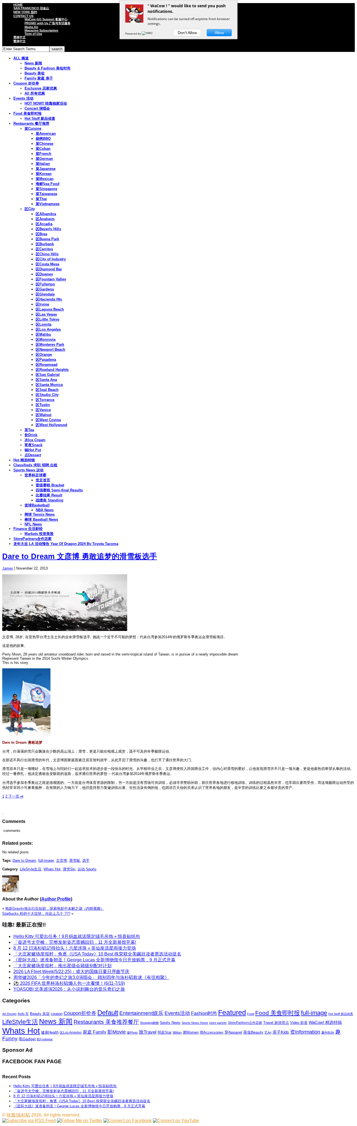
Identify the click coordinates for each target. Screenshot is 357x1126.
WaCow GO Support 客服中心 (46, 19)
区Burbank (45, 244)
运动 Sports (87, 869)
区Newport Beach (50, 349)
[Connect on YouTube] (176, 1120)
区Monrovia (46, 339)
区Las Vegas (46, 314)
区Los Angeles (48, 329)
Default (107, 1012)
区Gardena (45, 289)
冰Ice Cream (35, 440)
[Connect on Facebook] (127, 1120)
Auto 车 (23, 1014)
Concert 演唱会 (37, 108)
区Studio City (47, 395)
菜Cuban (43, 149)
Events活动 (177, 1013)
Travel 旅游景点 (276, 1023)
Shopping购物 (149, 1022)
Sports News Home (195, 1022)
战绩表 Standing (49, 500)
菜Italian (43, 164)
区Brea (41, 234)
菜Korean (44, 174)
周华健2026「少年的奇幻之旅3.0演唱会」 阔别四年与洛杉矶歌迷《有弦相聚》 (91, 977)
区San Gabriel (48, 375)
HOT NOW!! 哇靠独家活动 (46, 103)
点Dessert (33, 455)
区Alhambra (46, 214)
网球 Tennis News (40, 514)
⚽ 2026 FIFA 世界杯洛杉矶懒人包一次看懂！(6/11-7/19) (69, 983)
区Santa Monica (49, 385)
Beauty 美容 (40, 1014)
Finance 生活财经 (28, 529)
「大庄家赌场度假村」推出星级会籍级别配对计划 (62, 965)
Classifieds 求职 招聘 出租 (35, 465)
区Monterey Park (50, 344)
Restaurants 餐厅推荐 (31, 123)
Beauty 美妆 (35, 73)
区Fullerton (45, 284)
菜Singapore (46, 189)
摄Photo (132, 1032)
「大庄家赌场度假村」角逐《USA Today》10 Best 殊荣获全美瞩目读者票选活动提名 (97, 954)
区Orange (44, 354)
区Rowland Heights (52, 370)
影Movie (116, 1032)
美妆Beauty (253, 1032)
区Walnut (43, 415)
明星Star (165, 1032)
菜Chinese (44, 143)
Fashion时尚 (204, 1013)
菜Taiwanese (46, 194)
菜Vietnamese (47, 204)
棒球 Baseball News (41, 519)
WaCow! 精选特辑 (325, 1022)
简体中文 (19, 37)
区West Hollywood (51, 425)
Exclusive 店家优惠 (41, 88)
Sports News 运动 (28, 470)
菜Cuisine (33, 128)
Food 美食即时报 (27, 113)
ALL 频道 (21, 58)
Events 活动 (23, 98)
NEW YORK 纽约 (25, 12)
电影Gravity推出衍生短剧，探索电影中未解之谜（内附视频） (54, 908)
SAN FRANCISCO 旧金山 (31, 8)
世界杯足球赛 (35, 475)
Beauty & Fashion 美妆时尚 (48, 68)
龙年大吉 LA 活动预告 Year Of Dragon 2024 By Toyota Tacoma (65, 544)
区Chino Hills (47, 254)
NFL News (33, 524)
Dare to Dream (24, 860)
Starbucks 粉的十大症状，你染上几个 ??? (36, 913)
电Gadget (27, 1039)
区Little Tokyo (47, 319)
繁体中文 (19, 41)
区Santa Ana (46, 380)
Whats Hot (52, 869)
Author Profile (56, 899)
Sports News (170, 1023)
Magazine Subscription (41, 30)
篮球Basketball (37, 505)
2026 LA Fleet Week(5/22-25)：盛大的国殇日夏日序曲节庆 (71, 971)
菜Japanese (46, 169)
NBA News (45, 510)
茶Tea (29, 430)
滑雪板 (74, 860)
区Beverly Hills (48, 229)
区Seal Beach (47, 390)
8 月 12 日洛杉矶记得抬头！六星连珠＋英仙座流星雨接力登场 (74, 948)
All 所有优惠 (35, 93)
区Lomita (43, 324)
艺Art (267, 1032)
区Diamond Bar (49, 269)
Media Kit (31, 27)
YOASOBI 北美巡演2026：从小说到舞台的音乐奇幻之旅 (69, 989)
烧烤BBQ (43, 138)
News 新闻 (33, 63)
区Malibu (43, 334)
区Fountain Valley (51, 279)
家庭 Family (94, 1031)
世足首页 (43, 480)
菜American (46, 133)
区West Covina (48, 420)
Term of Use (33, 33)
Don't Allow (187, 32)
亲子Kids (280, 1032)
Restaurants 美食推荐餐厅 (106, 1022)
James (7, 568)
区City (30, 209)
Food (250, 1013)
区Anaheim (45, 219)
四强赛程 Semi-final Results (59, 490)
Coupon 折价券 (26, 83)
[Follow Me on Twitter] (79, 1120)
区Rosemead (46, 364)
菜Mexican (45, 179)
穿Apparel (233, 1032)
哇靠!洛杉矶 (18, 1115)
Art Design (9, 1013)
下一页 (15, 796)
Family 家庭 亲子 (39, 78)
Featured (232, 1012)
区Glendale (45, 294)
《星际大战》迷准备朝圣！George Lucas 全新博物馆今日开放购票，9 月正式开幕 (94, 959)
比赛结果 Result (49, 495)
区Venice (43, 410)
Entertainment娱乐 (141, 1013)
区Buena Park (47, 239)
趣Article (327, 1032)
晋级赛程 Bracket (50, 485)
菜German (44, 159)
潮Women (191, 1032)
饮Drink (31, 435)
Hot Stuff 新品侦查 (40, 118)
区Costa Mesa (47, 264)
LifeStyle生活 (30, 869)
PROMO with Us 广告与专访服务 (48, 23)
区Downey (44, 274)
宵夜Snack (33, 445)
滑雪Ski (69, 869)
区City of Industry (51, 259)
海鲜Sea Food (47, 184)
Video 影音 (299, 1023)
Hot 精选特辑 (24, 460)
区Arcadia (44, 224)
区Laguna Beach (50, 309)
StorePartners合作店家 (32, 539)
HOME (18, 4)
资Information (305, 1032)
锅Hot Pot (33, 450)
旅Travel (147, 1032)
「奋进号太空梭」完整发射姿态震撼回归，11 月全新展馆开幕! (74, 942)
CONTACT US (23, 16)
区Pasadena (46, 359)
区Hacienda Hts (49, 299)
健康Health (50, 1032)
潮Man (177, 1032)
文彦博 (61, 860)
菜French (43, 154)
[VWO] (147, 33)
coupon (56, 1014)
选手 (86, 860)
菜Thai (41, 199)
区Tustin (43, 405)
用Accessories (211, 1032)
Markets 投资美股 (39, 534)
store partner (218, 1022)
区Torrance (45, 400)
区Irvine (42, 304)
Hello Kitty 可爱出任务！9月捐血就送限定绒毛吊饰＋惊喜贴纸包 (76, 936)
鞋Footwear (45, 1039)
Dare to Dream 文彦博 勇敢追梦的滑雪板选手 (79, 556)
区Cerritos (44, 249)
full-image (46, 860)
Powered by (133, 33)
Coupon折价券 (80, 1013)
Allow (219, 32)
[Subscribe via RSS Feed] (29, 1120)
